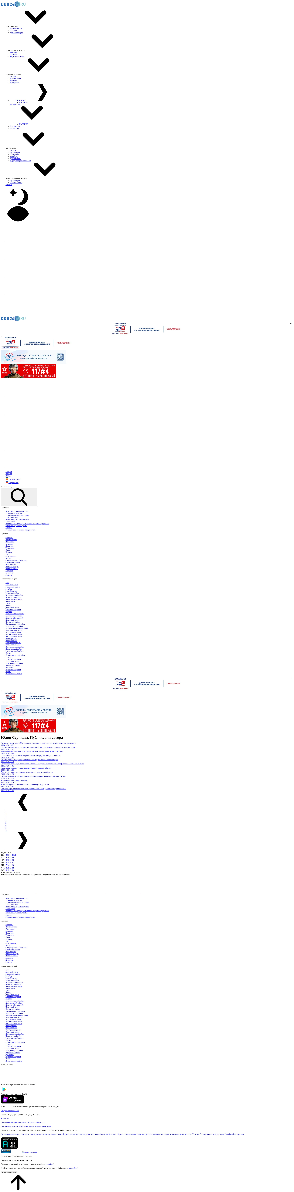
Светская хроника (13, 562)
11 (8, 857)
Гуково (8, 603)
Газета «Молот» (12, 517)
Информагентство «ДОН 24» (17, 511)
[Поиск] (19, 497)
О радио (13, 54)
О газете (13, 31)
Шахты (8, 672)
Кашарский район (13, 622)
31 (15, 855)
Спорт (8, 550)
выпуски (13, 52)
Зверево (9, 612)
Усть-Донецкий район (14, 663)
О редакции (14, 155)
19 (10, 860)
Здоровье (9, 544)
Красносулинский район (15, 624)
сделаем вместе (14, 479)
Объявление (15, 128)
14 (8, 865)
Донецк (8, 605)
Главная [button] (9, 472)
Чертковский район (13, 670)
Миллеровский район (14, 630)
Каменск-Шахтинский (14, 618)
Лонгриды (14, 157)
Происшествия (11, 540)
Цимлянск (10, 668)
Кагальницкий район (14, 616)
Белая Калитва (11, 591)
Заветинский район (13, 610)
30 (13, 870)
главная (13, 76)
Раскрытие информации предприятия (20, 530)
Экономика (10, 542)
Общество (9, 538)
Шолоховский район (14, 674)
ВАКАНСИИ (20, 100)
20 (10, 863)
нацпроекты (13, 483)
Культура (9, 552)
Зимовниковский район (15, 614)
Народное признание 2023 (20, 161)
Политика (9, 546)
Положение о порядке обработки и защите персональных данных (26, 1126)
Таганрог (9, 657)
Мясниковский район (14, 634)
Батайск (9, 589)
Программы (14, 82)
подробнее (49, 1164)
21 (10, 865)
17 (10, 855)
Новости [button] (9, 474)
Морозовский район (13, 632)
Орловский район (13, 645)
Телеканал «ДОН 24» (14, 513)
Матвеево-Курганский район (17, 628)
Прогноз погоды (12, 567)
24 (13, 855)
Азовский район (12, 585)
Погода (8, 558)
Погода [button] (8, 476)
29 (13, 868)
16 (8, 870)
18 (10, 857)
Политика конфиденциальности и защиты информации (27, 524)
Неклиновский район (14, 637)
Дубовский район (12, 608)
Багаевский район (13, 587)
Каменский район (13, 620)
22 (10, 868)
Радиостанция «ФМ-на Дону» (17, 515)
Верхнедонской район (14, 595)
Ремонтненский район (14, 651)
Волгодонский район (14, 599)
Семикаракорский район (15, 655)
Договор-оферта (16, 33)
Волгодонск (10, 601)
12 (8, 860)
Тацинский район (13, 661)
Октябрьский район (13, 643)
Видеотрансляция (17, 56)
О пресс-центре (16, 183)
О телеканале (15, 126)
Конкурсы (9, 573)
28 (13, 865)
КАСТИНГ (23, 102)
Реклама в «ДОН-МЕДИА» (16, 526)
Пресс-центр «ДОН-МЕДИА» (17, 519)
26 (13, 860)
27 (13, 863)
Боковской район (12, 593)
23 (10, 870)
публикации (15, 152)
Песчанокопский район (15, 647)
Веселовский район (13, 597)
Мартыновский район (14, 626)
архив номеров (16, 28)
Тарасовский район (13, 659)
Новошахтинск (11, 641)
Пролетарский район (14, 649)
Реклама (9, 185)
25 (13, 857)
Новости (13, 80)
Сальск (8, 653)
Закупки (9, 528)
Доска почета (15, 159)
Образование (11, 556)
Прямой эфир (15, 78)
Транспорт (10, 548)
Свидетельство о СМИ (10, 1111)
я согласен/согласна (9, 1172)
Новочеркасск (11, 639)
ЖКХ (8, 554)
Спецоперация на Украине (16, 560)
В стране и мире (12, 569)
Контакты (5, 1118)
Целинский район (13, 665)
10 (6, 831)
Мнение (9, 575)
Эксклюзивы (11, 565)
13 (8, 863)
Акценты (9, 571)
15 (8, 868)
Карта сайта (10, 522)
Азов (7, 583)
